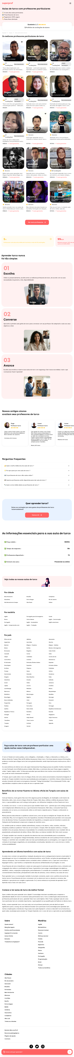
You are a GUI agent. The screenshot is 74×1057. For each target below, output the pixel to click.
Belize (6, 648)
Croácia (29, 659)
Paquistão (7, 703)
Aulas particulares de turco (21, 32)
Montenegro (30, 694)
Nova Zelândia (8, 700)
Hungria (6, 677)
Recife (7, 1001)
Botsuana (7, 651)
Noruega (51, 697)
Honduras (51, 674)
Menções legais (9, 927)
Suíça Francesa (53, 717)
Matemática (42, 927)
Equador (51, 662)
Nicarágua (7, 697)
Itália (28, 682)
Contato (7, 1039)
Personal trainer (43, 930)
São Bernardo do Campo (11, 602)
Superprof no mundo (11, 933)
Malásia (29, 688)
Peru (50, 703)
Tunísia (51, 720)
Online (50, 602)
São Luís (7, 1018)
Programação (42, 959)
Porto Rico (29, 706)
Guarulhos (7, 599)
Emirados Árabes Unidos (33, 662)
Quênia (6, 708)
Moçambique (52, 691)
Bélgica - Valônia (53, 645)
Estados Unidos (53, 665)
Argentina (7, 642)
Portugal (51, 706)
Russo (6, 619)
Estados (7, 939)
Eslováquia (7, 665)
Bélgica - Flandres (32, 645)
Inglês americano (53, 622)
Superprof (4, 32)
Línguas (10, 32)
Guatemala (7, 674)
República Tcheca (9, 711)
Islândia (51, 679)
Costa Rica (7, 659)
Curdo (50, 616)
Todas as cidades (10, 1021)
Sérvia (28, 714)
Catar (28, 653)
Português (7, 622)
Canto (40, 933)
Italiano (40, 953)
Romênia (29, 711)
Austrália (29, 642)
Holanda (29, 674)
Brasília (29, 596)
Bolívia (28, 648)
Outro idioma (30, 619)
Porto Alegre (30, 599)
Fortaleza (8, 989)
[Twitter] (37, 1046)
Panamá (51, 700)
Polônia (6, 706)
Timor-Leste (30, 720)
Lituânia (51, 685)
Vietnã (28, 726)
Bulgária (29, 651)
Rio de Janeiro (53, 599)
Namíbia (51, 694)
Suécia (6, 717)
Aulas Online (9, 936)
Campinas (52, 596)
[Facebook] (31, 1046)
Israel (6, 682)
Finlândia (51, 668)
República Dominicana (55, 708)
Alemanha (52, 639)
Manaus (7, 995)
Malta (50, 688)
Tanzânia (7, 720)
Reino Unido (30, 708)
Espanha (29, 665)
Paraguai (29, 703)
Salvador (8, 983)
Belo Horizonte (8, 596)
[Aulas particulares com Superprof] (7, 3)
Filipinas (29, 668)
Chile (50, 653)
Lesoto (29, 685)
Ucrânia (29, 723)
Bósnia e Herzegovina (55, 648)
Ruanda (51, 711)
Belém (6, 1007)
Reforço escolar (43, 936)
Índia (50, 677)
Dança (40, 965)
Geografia (41, 947)
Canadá (6, 653)
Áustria (51, 642)
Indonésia (7, 679)
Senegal (6, 714)
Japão (6, 685)
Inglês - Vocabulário (32, 622)
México (29, 691)
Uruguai (6, 726)
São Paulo (29, 602)
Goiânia (7, 1009)
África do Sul (7, 639)
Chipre (6, 656)
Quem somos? (9, 924)
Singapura (52, 714)
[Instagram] (43, 1046)
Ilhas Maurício (30, 677)
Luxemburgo (7, 688)
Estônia (6, 668)
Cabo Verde (52, 651)
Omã (28, 700)
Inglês (6, 616)
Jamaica (51, 682)
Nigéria (29, 697)
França (6, 671)
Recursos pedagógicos (12, 1033)
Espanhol (41, 944)
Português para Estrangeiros (35, 616)
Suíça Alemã (30, 717)
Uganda (51, 723)
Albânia (29, 639)
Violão (40, 939)
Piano (40, 950)
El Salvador (7, 662)
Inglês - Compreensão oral (11, 625)
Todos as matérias (44, 968)
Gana (28, 671)
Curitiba (7, 998)
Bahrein (6, 645)
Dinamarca (52, 659)
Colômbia (29, 656)
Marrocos (7, 691)
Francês (40, 941)
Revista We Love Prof (11, 1030)
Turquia (6, 723)
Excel (39, 962)
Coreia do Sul (52, 656)
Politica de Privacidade (12, 930)
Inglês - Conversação (55, 619)
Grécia (51, 671)
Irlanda (29, 679)
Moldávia (7, 694)
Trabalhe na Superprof (12, 941)
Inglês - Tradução (32, 625)
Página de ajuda (10, 1036)
